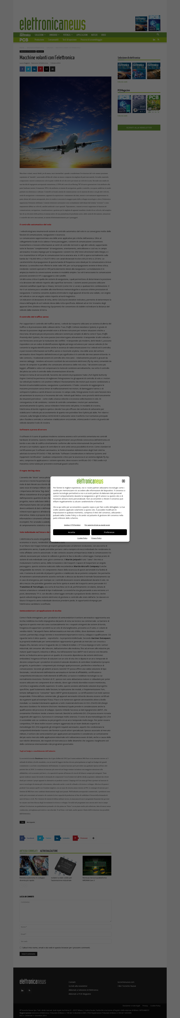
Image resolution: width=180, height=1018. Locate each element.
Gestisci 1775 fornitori (72, 525)
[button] (123, 481)
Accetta (71, 532)
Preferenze (109, 532)
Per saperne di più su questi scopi (97, 525)
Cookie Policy (82, 538)
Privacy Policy (96, 538)
